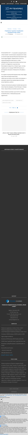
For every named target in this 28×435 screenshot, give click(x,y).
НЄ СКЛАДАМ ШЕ (17, 395)
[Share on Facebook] (12, 107)
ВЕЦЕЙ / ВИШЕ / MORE (7, 355)
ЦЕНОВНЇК (3, 3)
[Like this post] (10, 107)
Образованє (9, 28)
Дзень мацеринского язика (7, 100)
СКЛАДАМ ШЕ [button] (8, 395)
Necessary (3, 416)
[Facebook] (11, 1)
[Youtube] (16, 1)
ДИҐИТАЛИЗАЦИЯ (10, 3)
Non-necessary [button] (3, 425)
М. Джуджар (10, 34)
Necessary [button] (2, 415)
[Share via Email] (17, 107)
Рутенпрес (15, 28)
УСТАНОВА (17, 3)
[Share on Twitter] (13, 107)
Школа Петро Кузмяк (6, 102)
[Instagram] (13, 1)
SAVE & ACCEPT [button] (4, 434)
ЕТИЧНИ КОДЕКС (23, 3)
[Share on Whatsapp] (15, 107)
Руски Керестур (19, 100)
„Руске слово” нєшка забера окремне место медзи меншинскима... (14, 133)
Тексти (19, 28)
